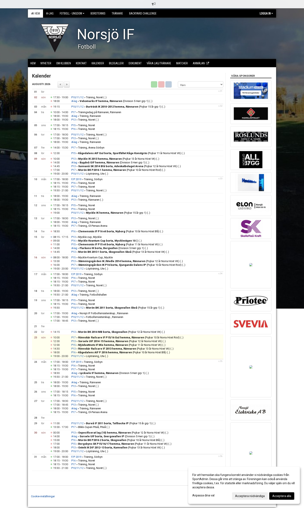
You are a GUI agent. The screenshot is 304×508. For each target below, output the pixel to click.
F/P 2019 (76, 179)
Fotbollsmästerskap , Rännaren (104, 317)
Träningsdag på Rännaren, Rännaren (99, 112)
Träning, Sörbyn (93, 179)
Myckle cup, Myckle (90, 236)
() (108, 240)
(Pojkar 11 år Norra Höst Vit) (129, 153)
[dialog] (244, 485)
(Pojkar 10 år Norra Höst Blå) (118, 231)
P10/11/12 (77, 97)
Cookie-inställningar (43, 496)
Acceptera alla (281, 496)
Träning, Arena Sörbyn (91, 147)
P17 (73, 112)
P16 (73, 129)
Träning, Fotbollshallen (93, 294)
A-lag (74, 101)
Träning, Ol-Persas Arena (92, 225)
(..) (105, 97)
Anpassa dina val (203, 495)
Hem (37, 13)
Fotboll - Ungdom (71, 13)
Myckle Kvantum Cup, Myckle (95, 257)
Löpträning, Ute (95, 173)
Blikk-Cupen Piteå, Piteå (92, 427)
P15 (73, 125)
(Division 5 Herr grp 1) (114, 101)
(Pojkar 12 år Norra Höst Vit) (127, 166)
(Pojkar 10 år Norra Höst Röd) (120, 169)
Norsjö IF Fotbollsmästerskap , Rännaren (104, 313)
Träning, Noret (94, 97)
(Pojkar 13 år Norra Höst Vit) (117, 158)
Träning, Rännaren (90, 115)
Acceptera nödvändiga (250, 496)
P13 (73, 119)
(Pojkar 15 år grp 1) (124, 106)
